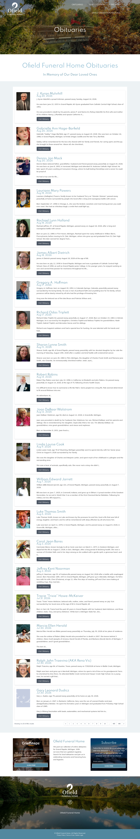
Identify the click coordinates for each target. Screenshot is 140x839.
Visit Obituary (43, 119)
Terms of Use (70, 835)
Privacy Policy (61, 835)
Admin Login (79, 835)
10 (105, 724)
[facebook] (70, 802)
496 (119, 724)
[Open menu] (128, 8)
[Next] (124, 724)
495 (114, 724)
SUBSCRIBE (31, 765)
